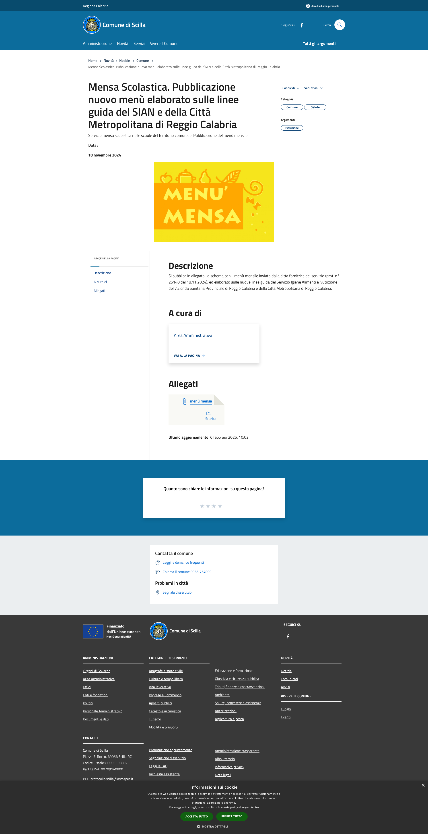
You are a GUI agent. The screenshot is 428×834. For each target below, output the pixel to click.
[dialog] (214, 807)
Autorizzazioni (226, 710)
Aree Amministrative (99, 679)
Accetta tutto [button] (196, 816)
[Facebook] (300, 25)
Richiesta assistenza (164, 774)
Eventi (286, 717)
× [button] (423, 785)
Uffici (87, 687)
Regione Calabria (95, 5)
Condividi (288, 87)
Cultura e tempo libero (166, 679)
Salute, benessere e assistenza (238, 702)
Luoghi (286, 709)
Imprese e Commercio (165, 695)
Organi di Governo (96, 670)
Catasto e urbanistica (165, 711)
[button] (214, 826)
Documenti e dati (96, 719)
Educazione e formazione (234, 670)
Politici (88, 703)
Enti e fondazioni (95, 695)
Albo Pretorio (225, 758)
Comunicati (289, 679)
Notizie (124, 60)
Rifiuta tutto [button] (232, 816)
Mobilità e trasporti (163, 727)
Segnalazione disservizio (167, 758)
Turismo (155, 719)
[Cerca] (339, 24)
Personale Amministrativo (102, 711)
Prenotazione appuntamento (170, 750)
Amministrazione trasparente (237, 750)
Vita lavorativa (160, 687)
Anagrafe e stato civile (166, 670)
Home (92, 60)
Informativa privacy (229, 766)
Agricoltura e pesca (229, 718)
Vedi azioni (311, 87)
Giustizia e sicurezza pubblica (237, 678)
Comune (142, 60)
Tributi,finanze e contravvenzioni (240, 686)
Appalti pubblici (160, 703)
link (257, 807)
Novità (109, 60)
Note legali (223, 775)
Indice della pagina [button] (106, 258)
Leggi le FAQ (158, 766)
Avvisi (285, 687)
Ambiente (222, 694)
